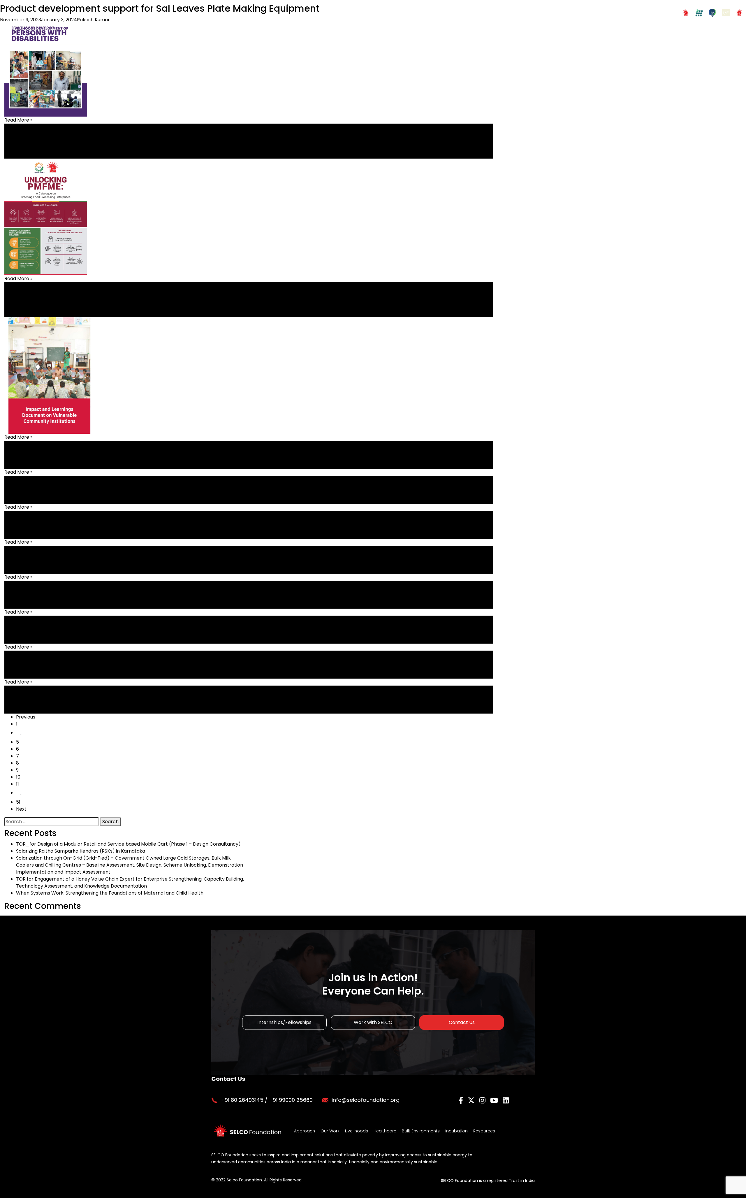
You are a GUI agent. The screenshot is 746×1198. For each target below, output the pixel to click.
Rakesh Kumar (93, 19)
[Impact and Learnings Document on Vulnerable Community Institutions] (49, 375)
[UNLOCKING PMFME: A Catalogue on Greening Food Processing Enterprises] (45, 216)
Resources (484, 1131)
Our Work (330, 1131)
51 (18, 802)
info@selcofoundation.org (366, 1100)
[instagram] (483, 1099)
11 (17, 784)
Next (21, 809)
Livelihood (15, 141)
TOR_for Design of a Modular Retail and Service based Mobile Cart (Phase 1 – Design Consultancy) (128, 844)
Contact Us (462, 1022)
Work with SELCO (373, 1022)
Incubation (456, 1131)
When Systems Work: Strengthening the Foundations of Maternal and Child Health (109, 893)
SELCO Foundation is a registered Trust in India (488, 1180)
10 (18, 777)
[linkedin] (506, 1099)
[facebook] (462, 1099)
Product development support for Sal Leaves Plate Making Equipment (159, 8)
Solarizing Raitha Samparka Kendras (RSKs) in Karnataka (80, 851)
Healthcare (385, 1131)
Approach (304, 1131)
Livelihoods (356, 1131)
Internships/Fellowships (284, 1022)
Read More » (18, 120)
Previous (25, 717)
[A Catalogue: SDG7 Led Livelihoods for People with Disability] (45, 58)
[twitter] (472, 1099)
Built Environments (421, 1131)
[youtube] (495, 1099)
